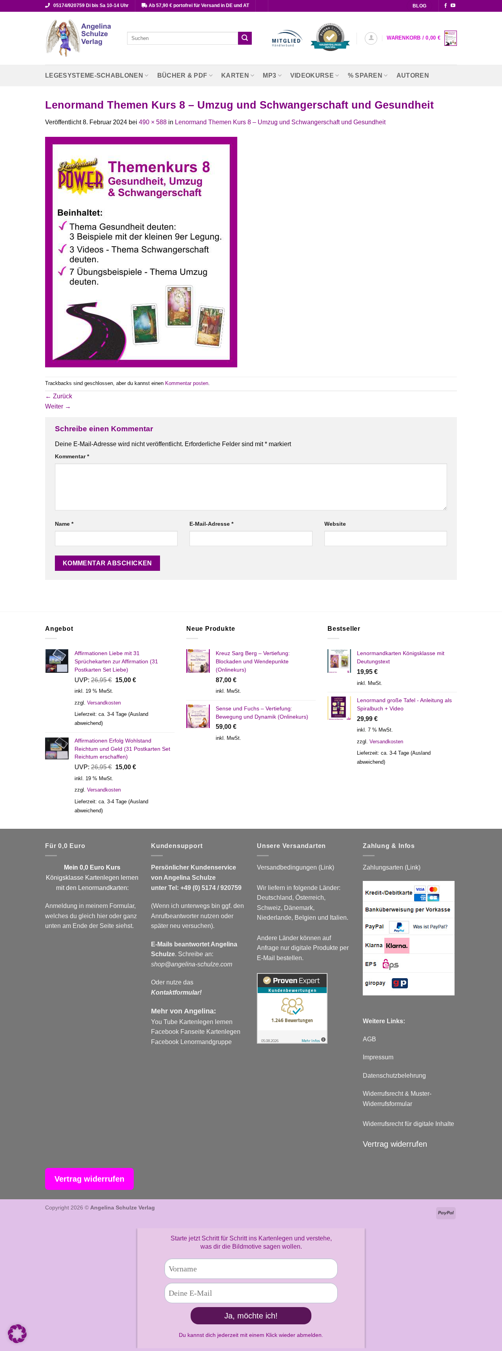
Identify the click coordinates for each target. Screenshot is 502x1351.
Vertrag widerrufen (395, 1144)
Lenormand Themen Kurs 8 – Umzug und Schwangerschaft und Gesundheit (280, 122)
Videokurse (312, 75)
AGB (369, 1039)
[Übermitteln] (244, 38)
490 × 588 (153, 122)
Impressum (378, 1057)
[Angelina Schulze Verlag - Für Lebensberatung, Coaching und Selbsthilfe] (80, 38)
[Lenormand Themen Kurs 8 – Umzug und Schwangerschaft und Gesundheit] (141, 251)
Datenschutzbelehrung (394, 1075)
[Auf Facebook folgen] (445, 6)
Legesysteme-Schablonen (94, 75)
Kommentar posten (186, 383)
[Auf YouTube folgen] (453, 6)
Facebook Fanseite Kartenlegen (195, 1031)
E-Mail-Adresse (211, 524)
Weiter (58, 406)
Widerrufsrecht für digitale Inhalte (408, 1123)
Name (64, 524)
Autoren (413, 75)
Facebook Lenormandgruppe (191, 1042)
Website (335, 524)
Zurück (58, 396)
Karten (235, 75)
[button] (371, 38)
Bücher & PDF (182, 75)
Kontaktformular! (176, 992)
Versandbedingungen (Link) (295, 867)
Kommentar (72, 456)
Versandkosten (104, 703)
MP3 (269, 75)
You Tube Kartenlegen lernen (192, 1022)
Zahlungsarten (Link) (391, 867)
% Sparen (365, 75)
